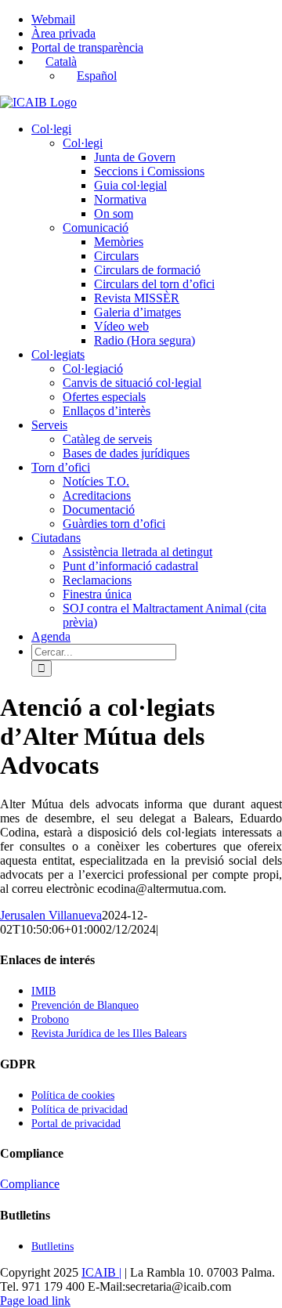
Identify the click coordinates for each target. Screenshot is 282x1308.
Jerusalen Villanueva (51, 915)
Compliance (30, 1184)
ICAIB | (101, 1272)
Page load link (35, 1300)
